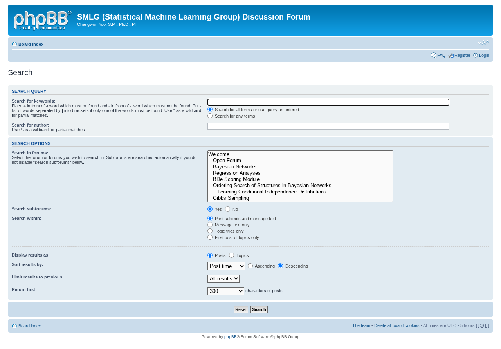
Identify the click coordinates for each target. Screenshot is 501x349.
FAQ (441, 55)
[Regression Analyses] (300, 173)
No (234, 209)
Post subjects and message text (245, 218)
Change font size (483, 42)
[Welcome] (300, 154)
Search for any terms (234, 116)
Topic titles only (229, 231)
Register (462, 55)
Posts (220, 255)
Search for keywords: (34, 101)
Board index (30, 44)
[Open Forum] (300, 160)
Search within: (26, 218)
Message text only (232, 224)
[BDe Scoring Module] (300, 179)
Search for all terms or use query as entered (256, 109)
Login (484, 55)
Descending (296, 266)
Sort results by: (27, 264)
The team (361, 325)
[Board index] (43, 19)
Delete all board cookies (397, 325)
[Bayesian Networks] (300, 167)
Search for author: (30, 125)
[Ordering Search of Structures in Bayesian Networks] (300, 186)
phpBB (230, 337)
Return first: (24, 289)
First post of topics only (236, 237)
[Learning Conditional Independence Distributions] (300, 192)
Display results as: (31, 255)
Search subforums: (31, 208)
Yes (218, 209)
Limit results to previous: (38, 277)
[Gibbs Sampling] (300, 198)
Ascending (264, 266)
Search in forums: (30, 152)
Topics (242, 255)
